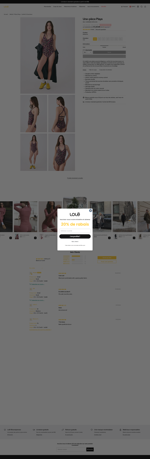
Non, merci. (75, 241)
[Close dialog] (90, 210)
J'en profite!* (75, 236)
